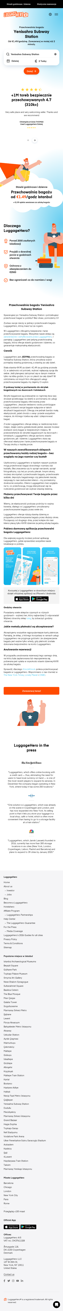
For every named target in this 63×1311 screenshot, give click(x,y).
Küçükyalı (8, 1071)
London (7, 1191)
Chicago (8, 1187)
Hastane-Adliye (11, 1087)
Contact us (9, 1274)
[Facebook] (4, 1281)
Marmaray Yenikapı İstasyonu (18, 1168)
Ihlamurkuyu (9, 1042)
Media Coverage (15, 931)
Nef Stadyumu (10, 1132)
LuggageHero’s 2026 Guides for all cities (23, 935)
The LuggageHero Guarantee (21, 922)
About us (8, 886)
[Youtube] (17, 1281)
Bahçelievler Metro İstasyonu (17, 1026)
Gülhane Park (10, 969)
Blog (6, 898)
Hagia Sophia (10, 1124)
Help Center (9, 918)
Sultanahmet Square (13, 985)
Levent (7, 1018)
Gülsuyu (7, 1055)
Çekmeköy (9, 1046)
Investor (11, 890)
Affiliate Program (12, 910)
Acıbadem (8, 1144)
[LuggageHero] (16, 16)
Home (7, 882)
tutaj (29, 618)
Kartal (6, 1079)
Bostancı (8, 1083)
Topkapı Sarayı (11, 1128)
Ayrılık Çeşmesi (11, 1038)
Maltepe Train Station (14, 1075)
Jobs (9, 894)
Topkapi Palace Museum (15, 973)
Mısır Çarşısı (9, 998)
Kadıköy (8, 1148)
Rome (6, 1203)
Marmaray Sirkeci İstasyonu (17, 1116)
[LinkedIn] (22, 1281)
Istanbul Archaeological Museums (20, 961)
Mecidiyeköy (10, 1111)
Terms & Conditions (13, 943)
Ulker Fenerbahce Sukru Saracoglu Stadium (25, 1140)
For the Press (10, 927)
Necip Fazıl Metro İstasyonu (17, 1095)
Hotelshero (9, 906)
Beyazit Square (11, 965)
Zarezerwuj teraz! (31, 690)
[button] (56, 1304)
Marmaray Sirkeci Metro (15, 1010)
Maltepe (7, 1050)
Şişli (5, 1152)
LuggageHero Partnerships (20, 914)
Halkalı (7, 1091)
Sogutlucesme (11, 1006)
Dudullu (7, 1107)
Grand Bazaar (10, 1120)
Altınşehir (8, 1067)
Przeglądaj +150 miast (14, 1211)
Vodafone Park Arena (14, 1136)
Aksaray (7, 1030)
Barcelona (8, 1183)
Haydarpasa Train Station (16, 1160)
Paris (6, 1199)
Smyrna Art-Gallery (13, 977)
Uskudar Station (11, 1034)
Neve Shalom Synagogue (16, 981)
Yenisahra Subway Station (16, 1103)
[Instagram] (13, 1281)
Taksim (7, 1164)
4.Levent (8, 1156)
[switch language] (50, 14)
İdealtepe (8, 1059)
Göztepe (8, 1063)
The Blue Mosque (12, 994)
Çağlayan (8, 1099)
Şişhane (7, 1014)
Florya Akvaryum (12, 1022)
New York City (11, 1195)
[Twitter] (9, 1281)
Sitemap (8, 947)
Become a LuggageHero (16, 902)
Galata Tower (10, 1002)
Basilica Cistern (11, 989)
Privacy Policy (10, 939)
